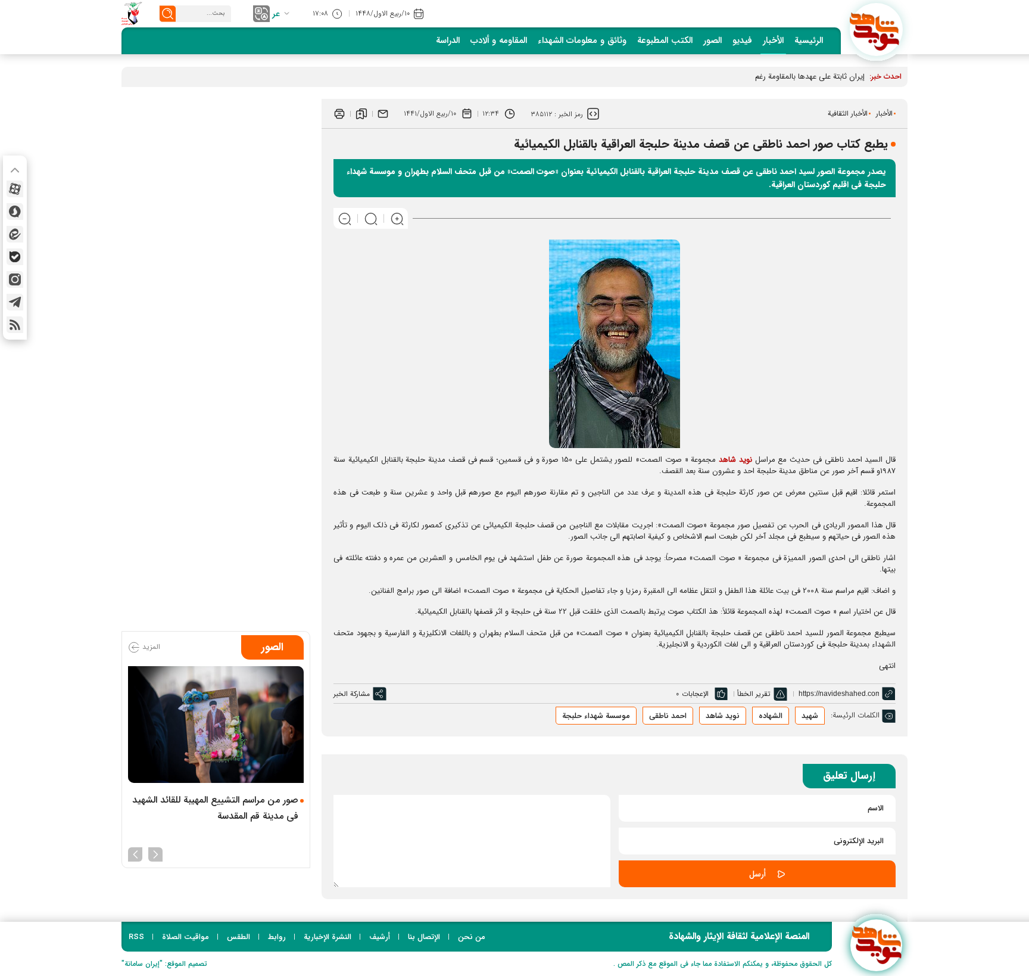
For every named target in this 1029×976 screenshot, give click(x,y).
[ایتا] (15, 234)
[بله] (15, 256)
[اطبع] (339, 114)
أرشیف (379, 937)
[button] (155, 853)
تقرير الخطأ (754, 694)
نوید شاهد (735, 459)
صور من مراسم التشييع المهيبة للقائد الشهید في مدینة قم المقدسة (215, 807)
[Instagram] (15, 279)
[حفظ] (361, 114)
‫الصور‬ (712, 40)
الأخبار (773, 40)
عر (276, 13)
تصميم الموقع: (164, 963)
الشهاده (770, 716)
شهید (810, 716)
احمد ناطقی (668, 716)
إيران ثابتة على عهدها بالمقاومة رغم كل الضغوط (791, 76)
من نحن (471, 937)
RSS (136, 937)
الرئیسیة (808, 40)
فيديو (742, 40)
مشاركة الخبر (351, 694)
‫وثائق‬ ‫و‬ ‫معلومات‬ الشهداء (582, 40)
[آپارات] (15, 189)
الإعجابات (695, 694)
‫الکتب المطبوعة (665, 40)
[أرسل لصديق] (383, 114)
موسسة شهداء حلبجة (596, 716)
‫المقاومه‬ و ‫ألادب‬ (498, 40)
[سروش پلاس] (15, 211)
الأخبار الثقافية (848, 113)
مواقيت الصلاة (185, 937)
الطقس (238, 937)
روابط (277, 937)
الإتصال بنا (424, 937)
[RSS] (15, 324)
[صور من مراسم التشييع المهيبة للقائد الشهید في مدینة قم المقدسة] (216, 725)
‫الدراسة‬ (448, 40)
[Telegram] (15, 302)
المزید (150, 646)
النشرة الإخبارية (327, 937)
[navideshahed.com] (876, 29)
